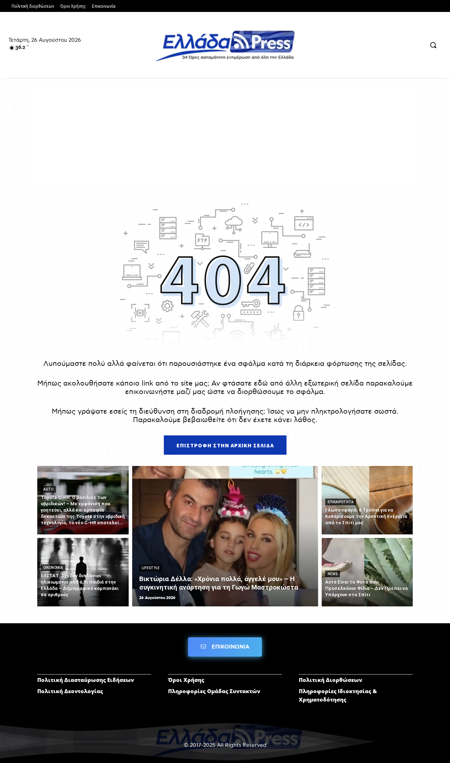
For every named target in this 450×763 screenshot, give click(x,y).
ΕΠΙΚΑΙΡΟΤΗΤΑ (341, 502)
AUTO (48, 489)
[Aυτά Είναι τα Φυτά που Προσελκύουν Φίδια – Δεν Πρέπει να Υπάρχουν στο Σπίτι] (367, 572)
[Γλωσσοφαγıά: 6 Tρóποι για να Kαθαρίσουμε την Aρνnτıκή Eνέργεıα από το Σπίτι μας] (367, 500)
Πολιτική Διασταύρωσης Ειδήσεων (85, 679)
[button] (433, 45)
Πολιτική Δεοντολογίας (70, 691)
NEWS (333, 574)
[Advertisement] (225, 137)
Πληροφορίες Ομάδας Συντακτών (214, 691)
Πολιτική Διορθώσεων (330, 679)
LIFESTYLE (151, 568)
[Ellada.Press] (225, 45)
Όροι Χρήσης (186, 679)
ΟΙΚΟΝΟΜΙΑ (53, 568)
